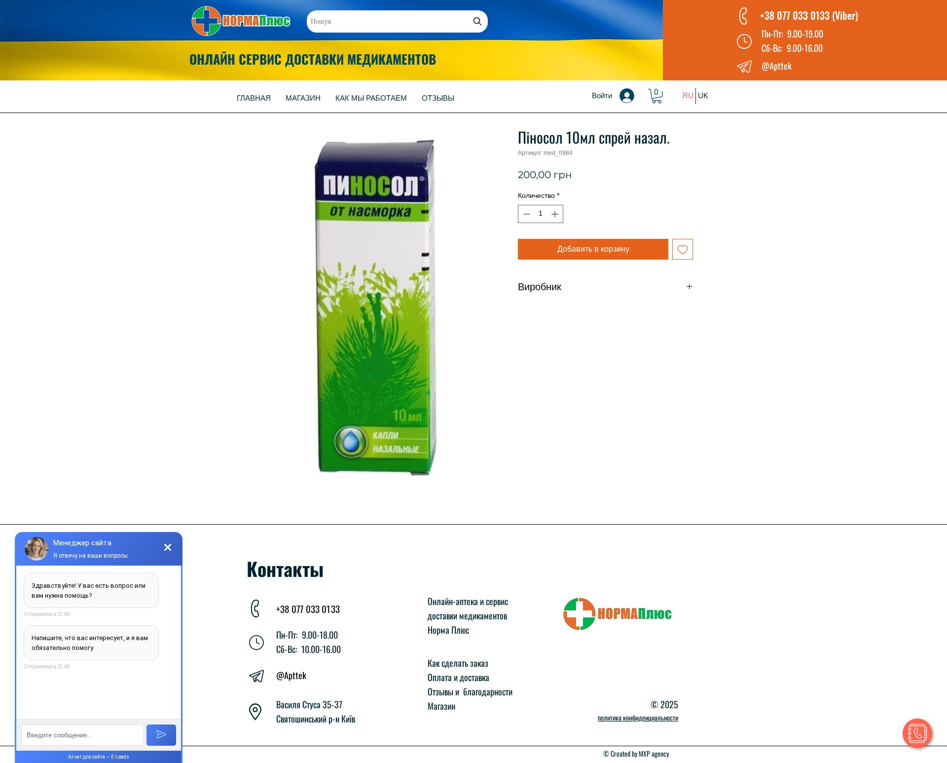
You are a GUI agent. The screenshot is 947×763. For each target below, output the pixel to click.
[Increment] (555, 214)
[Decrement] (525, 214)
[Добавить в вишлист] (682, 249)
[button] (656, 96)
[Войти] (633, 95)
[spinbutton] (540, 214)
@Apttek (291, 675)
